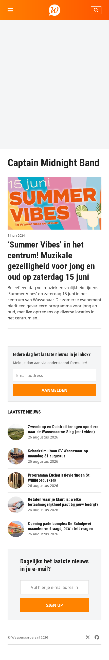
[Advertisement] (54, 84)
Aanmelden (54, 390)
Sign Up (54, 605)
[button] (10, 10)
